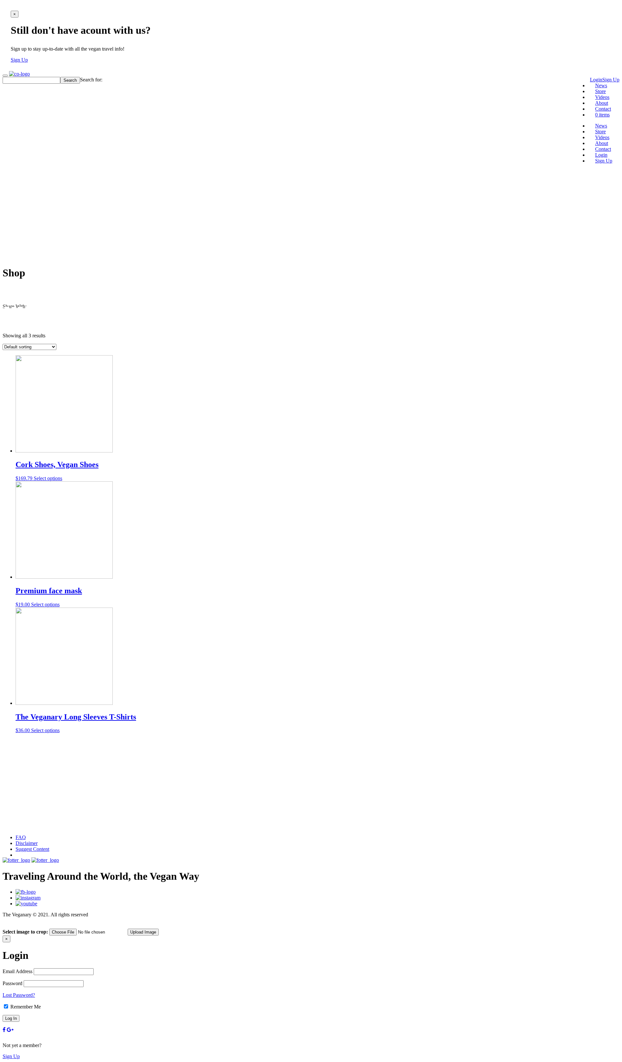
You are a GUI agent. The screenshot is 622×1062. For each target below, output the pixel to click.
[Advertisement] (311, 214)
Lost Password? (19, 995)
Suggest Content (32, 849)
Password (12, 983)
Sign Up (19, 60)
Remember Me (25, 1006)
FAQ (21, 837)
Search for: (91, 79)
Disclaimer (27, 843)
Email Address (17, 971)
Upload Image (143, 932)
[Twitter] (7, 313)
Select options (48, 478)
